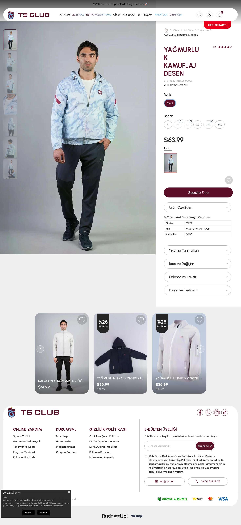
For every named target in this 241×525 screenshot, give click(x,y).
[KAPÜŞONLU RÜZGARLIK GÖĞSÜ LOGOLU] (62, 353)
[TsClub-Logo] (33, 412)
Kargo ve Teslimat (183, 290)
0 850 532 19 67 (210, 481)
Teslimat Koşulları (24, 446)
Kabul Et (28, 512)
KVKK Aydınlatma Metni (103, 446)
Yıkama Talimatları (184, 250)
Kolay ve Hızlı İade (24, 457)
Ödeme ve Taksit (182, 277)
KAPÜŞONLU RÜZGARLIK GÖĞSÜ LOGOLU (61, 381)
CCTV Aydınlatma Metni (104, 441)
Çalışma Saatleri (66, 452)
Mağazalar (167, 481)
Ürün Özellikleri (180, 207)
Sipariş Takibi (21, 436)
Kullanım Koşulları (99, 452)
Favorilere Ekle (82, 319)
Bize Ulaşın (62, 436)
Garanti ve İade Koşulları (28, 441)
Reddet (43, 512)
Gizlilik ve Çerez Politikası (104, 436)
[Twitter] (208, 412)
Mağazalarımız (65, 446)
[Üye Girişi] (209, 14)
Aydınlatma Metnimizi (38, 506)
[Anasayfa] (166, 30)
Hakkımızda (63, 441)
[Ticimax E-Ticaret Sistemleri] (137, 516)
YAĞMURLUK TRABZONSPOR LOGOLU (120, 378)
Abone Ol (203, 445)
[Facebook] (200, 412)
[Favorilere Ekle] (229, 180)
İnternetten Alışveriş (101, 457)
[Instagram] (216, 412)
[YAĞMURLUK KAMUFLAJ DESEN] (170, 163)
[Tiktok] (224, 412)
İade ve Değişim (181, 263)
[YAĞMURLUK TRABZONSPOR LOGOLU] (120, 353)
